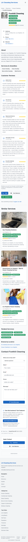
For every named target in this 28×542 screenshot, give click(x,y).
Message (6, 386)
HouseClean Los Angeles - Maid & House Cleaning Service (13, 269)
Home (2, 8)
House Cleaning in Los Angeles (9, 347)
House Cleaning (16, 8)
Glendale (3, 525)
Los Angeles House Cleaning (11, 306)
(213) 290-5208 (8, 278)
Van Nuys (3, 517)
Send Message (15, 402)
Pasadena (3, 520)
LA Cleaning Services (9, 2)
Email (5, 372)
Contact (3, 486)
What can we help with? (9, 357)
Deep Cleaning (5, 498)
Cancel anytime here (12, 425)
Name (5, 365)
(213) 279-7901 (8, 317)
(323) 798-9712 (9, 39)
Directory (8, 8)
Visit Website (8, 43)
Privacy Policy (18, 537)
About (2, 484)
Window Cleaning (5, 506)
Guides (3, 481)
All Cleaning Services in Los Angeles (10, 344)
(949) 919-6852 (8, 240)
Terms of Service (24, 537)
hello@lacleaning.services (8, 469)
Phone (5, 379)
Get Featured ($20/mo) (10, 420)
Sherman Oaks (5, 530)
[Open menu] (25, 2)
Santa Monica (4, 527)
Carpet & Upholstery (6, 503)
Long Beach (4, 515)
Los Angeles (4, 512)
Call (6, 193)
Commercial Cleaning (6, 496)
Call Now (15, 442)
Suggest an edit (17, 201)
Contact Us (8, 197)
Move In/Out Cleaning (6, 501)
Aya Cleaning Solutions (10, 230)
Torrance (3, 522)
